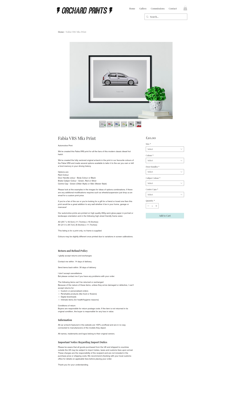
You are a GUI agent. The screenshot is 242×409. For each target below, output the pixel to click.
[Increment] (156, 205)
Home (61, 31)
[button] (185, 8)
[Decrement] (148, 205)
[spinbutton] (152, 205)
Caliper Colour (153, 178)
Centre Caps (152, 189)
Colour (149, 155)
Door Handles (152, 166)
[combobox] (165, 149)
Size (148, 144)
